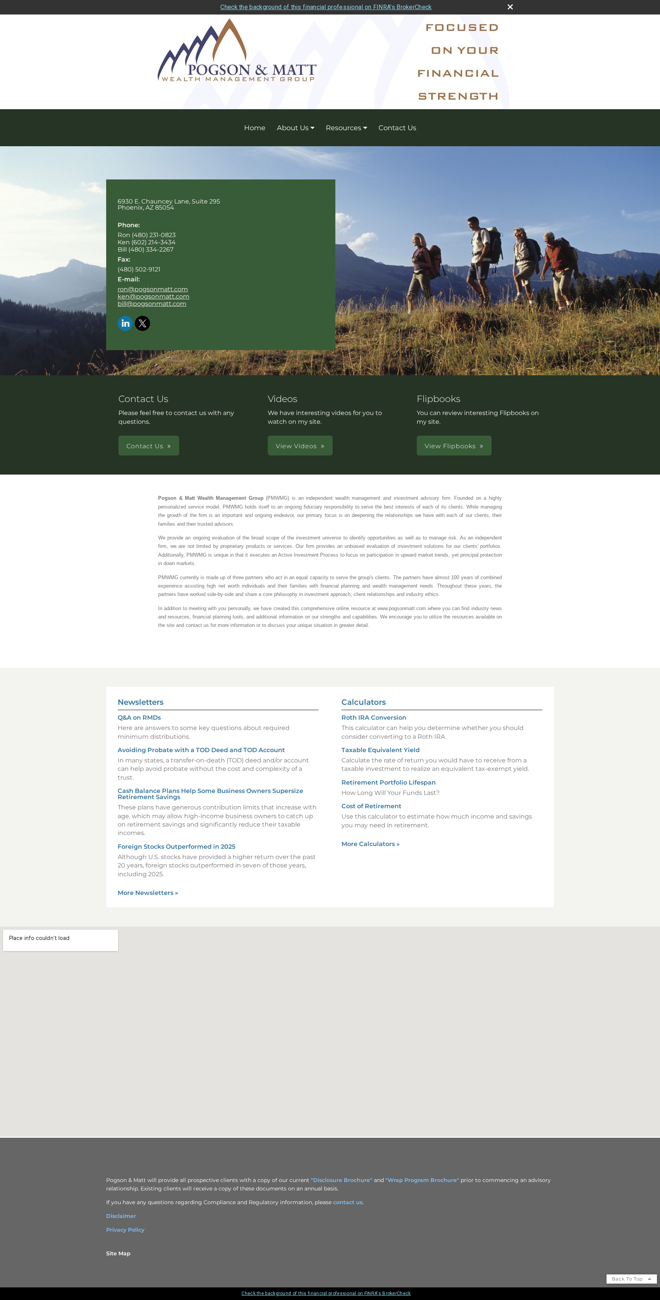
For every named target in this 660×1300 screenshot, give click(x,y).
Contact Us (397, 128)
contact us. (348, 1202)
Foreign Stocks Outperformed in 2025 (176, 846)
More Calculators (370, 844)
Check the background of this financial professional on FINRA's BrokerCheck (326, 7)
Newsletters (140, 702)
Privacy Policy (125, 1229)
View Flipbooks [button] (450, 446)
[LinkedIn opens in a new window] (125, 324)
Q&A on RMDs (139, 717)
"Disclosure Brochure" (341, 1180)
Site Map (118, 1253)
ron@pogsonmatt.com (153, 289)
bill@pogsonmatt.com (152, 303)
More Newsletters (148, 892)
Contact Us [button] (144, 446)
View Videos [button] (296, 446)
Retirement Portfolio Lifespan (388, 782)
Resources (343, 128)
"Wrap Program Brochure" (422, 1180)
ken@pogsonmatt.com (153, 296)
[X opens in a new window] (142, 324)
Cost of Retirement (371, 806)
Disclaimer (121, 1216)
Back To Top (628, 1279)
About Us (293, 128)
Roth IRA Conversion (373, 717)
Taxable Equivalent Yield (380, 750)
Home (254, 128)
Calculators (363, 702)
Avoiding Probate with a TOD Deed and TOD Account (201, 750)
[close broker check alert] (510, 7)
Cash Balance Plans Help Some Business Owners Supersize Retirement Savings (210, 794)
